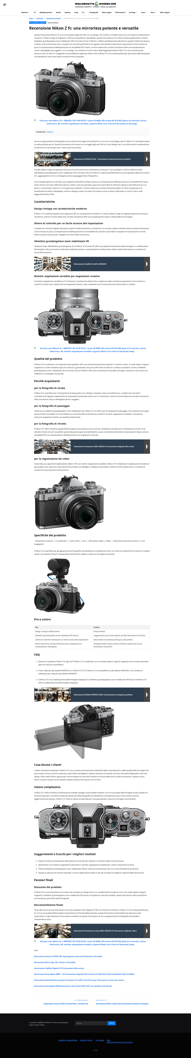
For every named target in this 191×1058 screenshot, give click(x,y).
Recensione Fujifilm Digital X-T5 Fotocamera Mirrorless (59, 968)
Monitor (24, 12)
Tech (152, 12)
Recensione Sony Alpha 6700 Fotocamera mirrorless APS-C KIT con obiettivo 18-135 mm (73, 986)
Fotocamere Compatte (37, 22)
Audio (58, 12)
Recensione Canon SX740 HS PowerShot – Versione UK (66, 1003)
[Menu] (4, 4)
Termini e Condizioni (67, 1040)
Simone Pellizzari (53, 22)
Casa (76, 12)
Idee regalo (107, 12)
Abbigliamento (46, 12)
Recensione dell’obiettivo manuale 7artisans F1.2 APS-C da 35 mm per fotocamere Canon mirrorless (79, 980)
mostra (49, 132)
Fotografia (94, 12)
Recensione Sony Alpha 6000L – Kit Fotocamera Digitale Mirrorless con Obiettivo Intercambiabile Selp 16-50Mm (84, 974)
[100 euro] (95, 4)
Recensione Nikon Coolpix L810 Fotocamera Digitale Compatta (122, 1003)
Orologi (132, 12)
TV (35, 12)
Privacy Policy (86, 1040)
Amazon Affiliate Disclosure (120, 1042)
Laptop (67, 12)
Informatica (120, 12)
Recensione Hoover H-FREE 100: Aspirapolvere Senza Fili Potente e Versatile (68, 956)
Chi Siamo (100, 1040)
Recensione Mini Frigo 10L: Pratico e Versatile (54, 962)
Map (108, 1040)
